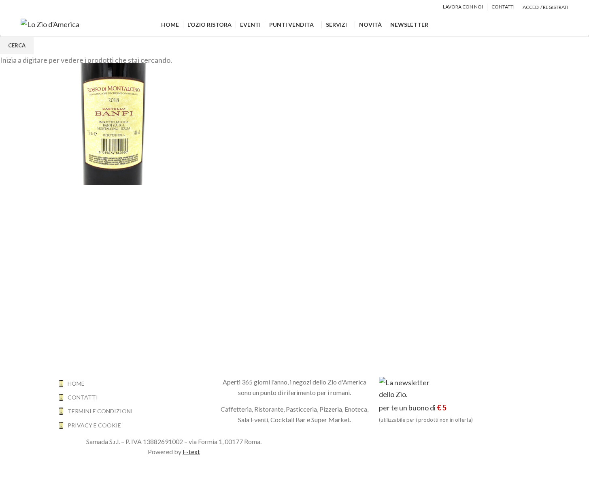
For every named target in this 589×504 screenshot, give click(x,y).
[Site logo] (50, 23)
